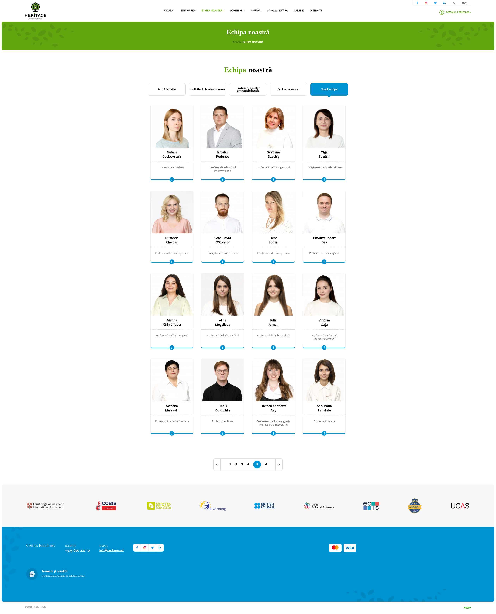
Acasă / (238, 42)
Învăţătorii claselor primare (207, 89)
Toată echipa (329, 89)
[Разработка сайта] (467, 608)
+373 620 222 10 (77, 551)
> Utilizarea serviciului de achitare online (63, 576)
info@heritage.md (111, 550)
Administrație (167, 89)
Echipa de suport (289, 89)
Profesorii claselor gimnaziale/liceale (248, 89)
